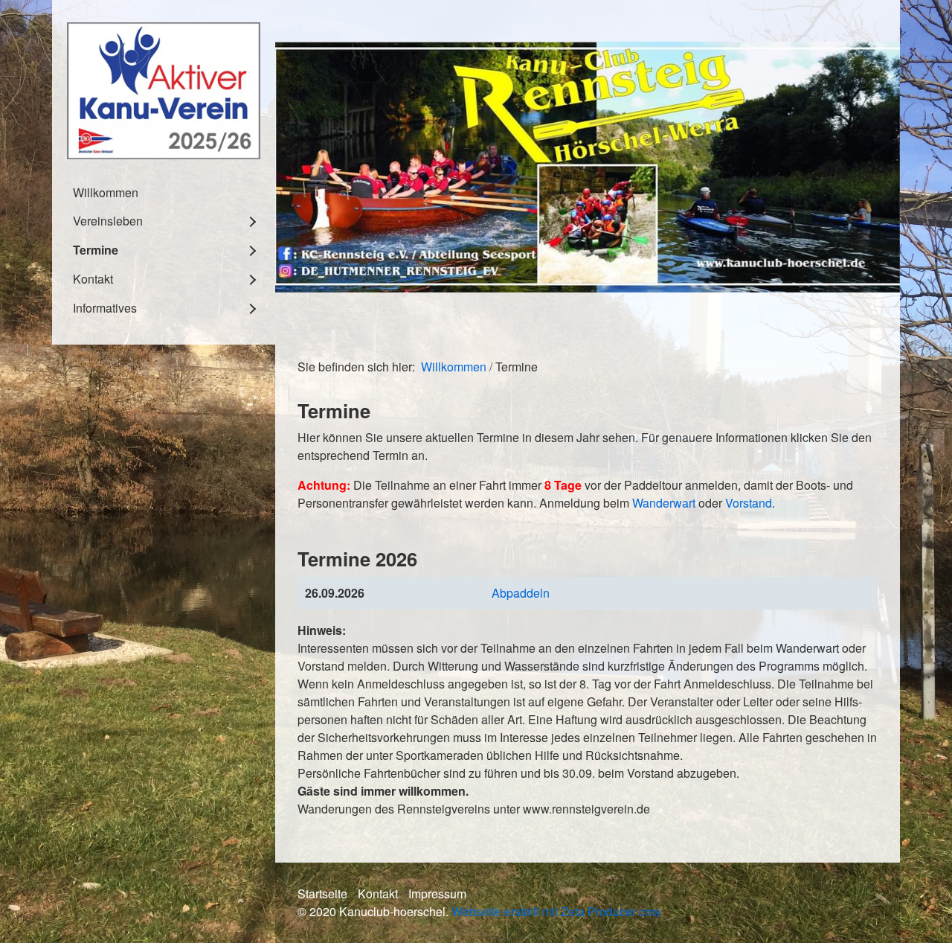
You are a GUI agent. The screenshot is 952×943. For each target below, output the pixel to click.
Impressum (437, 893)
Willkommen (105, 192)
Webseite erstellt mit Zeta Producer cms (555, 911)
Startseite (322, 893)
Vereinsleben (108, 220)
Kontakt (93, 278)
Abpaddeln (521, 592)
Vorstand (748, 502)
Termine (95, 249)
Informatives (105, 307)
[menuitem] (163, 192)
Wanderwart (663, 502)
